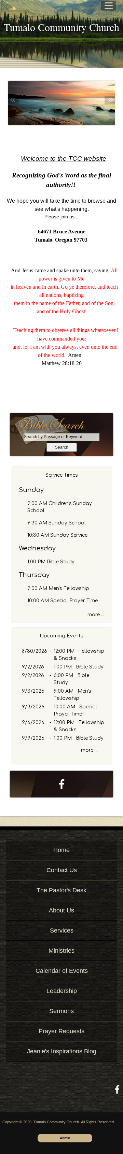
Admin (65, 1138)
